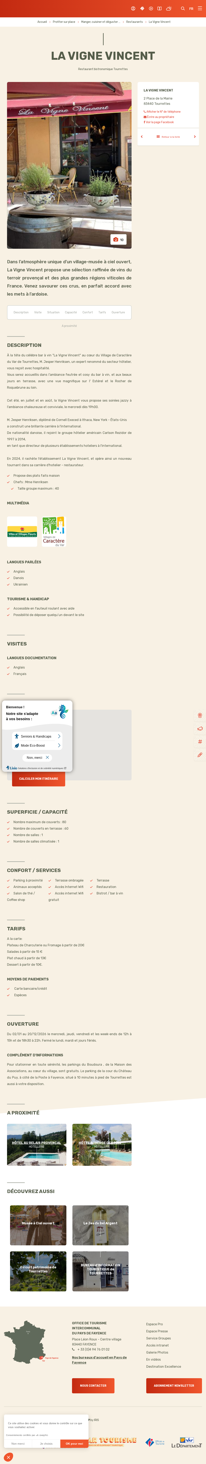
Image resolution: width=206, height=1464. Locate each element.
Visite (38, 312)
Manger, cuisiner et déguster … (101, 22)
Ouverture (118, 312)
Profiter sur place (64, 22)
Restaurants (134, 22)
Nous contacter (93, 1385)
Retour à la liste (171, 136)
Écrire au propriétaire (160, 117)
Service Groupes (158, 1338)
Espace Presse (157, 1331)
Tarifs (102, 312)
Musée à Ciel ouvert (38, 1223)
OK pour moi (74, 1443)
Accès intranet (157, 1345)
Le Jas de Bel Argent (100, 1223)
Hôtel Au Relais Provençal (36, 1143)
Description (21, 312)
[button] (8, 1457)
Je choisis (46, 1443)
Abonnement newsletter (174, 1385)
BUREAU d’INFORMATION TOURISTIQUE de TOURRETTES (100, 1269)
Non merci (18, 1443)
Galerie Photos (157, 1352)
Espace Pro (154, 1324)
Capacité (71, 312)
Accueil (42, 22)
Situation (53, 312)
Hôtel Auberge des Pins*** (102, 1143)
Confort (87, 312)
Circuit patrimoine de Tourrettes (38, 1269)
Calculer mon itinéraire (38, 779)
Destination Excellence (163, 1366)
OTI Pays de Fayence (24, 8)
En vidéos (153, 1359)
